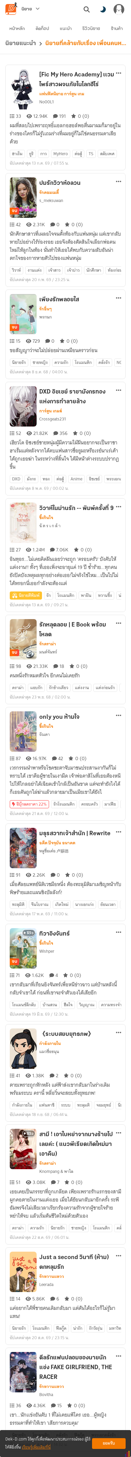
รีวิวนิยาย (91, 28)
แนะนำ (66, 28)
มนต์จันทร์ (48, 652)
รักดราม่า (47, 644)
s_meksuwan (51, 200)
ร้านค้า (117, 28)
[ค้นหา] (86, 9)
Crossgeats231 (52, 419)
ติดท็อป (42, 28)
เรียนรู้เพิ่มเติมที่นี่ (36, 1447)
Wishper (46, 951)
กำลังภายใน (50, 1043)
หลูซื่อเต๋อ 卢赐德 (54, 851)
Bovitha (46, 1394)
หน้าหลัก (17, 28)
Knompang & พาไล (56, 1171)
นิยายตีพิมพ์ (29, 595)
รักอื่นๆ (45, 309)
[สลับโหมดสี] (103, 9)
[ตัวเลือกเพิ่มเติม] (119, 73)
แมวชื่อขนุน (49, 1051)
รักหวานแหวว (51, 1276)
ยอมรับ (109, 1443)
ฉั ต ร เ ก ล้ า (49, 526)
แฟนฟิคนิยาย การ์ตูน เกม (61, 94)
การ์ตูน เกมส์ (50, 411)
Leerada (46, 1284)
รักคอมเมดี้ (49, 192)
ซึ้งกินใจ (46, 517)
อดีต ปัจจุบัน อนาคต (57, 843)
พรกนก (45, 317)
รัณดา (44, 734)
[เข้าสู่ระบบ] (119, 9)
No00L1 (46, 102)
